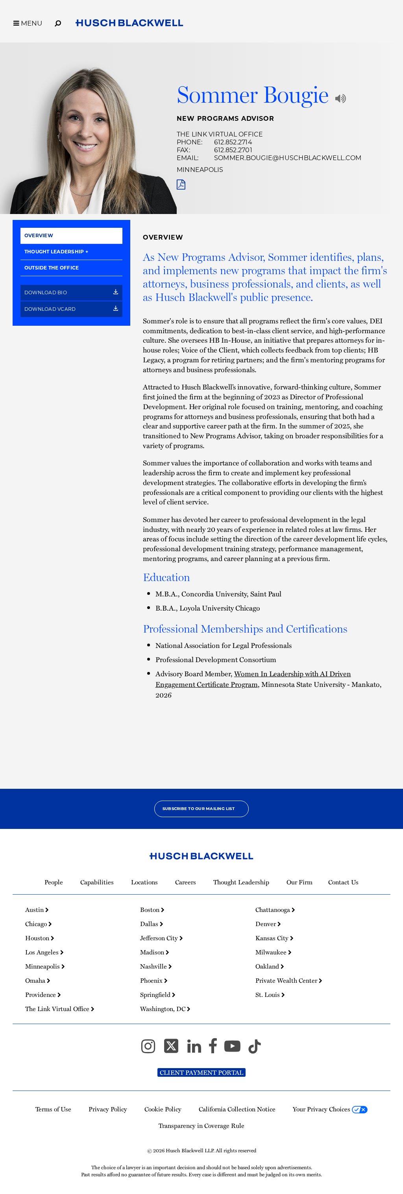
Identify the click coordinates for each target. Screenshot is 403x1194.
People (53, 882)
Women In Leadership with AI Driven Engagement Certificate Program (253, 678)
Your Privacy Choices (322, 1109)
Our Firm (299, 882)
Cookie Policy (162, 1109)
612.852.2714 (233, 142)
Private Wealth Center (287, 980)
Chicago (36, 923)
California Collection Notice (237, 1109)
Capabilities (97, 882)
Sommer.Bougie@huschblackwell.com (288, 158)
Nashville (154, 966)
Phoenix (152, 980)
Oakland (268, 966)
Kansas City (272, 938)
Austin (35, 909)
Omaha (36, 980)
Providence (41, 994)
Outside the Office (51, 268)
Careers (185, 882)
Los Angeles (42, 952)
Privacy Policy (108, 1109)
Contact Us (343, 882)
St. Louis (268, 994)
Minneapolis (200, 169)
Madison (153, 952)
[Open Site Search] (58, 22)
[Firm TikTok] (255, 1049)
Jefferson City (159, 938)
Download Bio (46, 292)
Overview (38, 235)
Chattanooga (273, 909)
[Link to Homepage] (129, 24)
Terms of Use (53, 1109)
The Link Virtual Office (220, 134)
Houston (38, 938)
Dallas (150, 923)
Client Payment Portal (201, 1072)
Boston (150, 909)
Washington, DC (163, 1008)
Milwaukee (271, 952)
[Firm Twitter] (174, 1049)
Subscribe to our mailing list (199, 808)
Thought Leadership (54, 252)
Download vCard (50, 309)
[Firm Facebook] (216, 1049)
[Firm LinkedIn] (197, 1049)
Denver (266, 923)
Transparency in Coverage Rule (201, 1125)
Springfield (156, 994)
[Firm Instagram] (151, 1049)
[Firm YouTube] (236, 1049)
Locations (144, 882)
